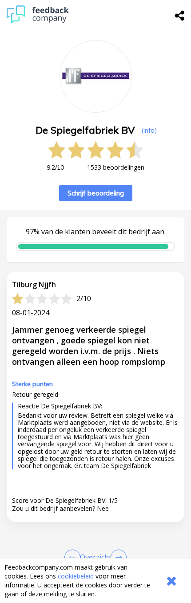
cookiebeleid (76, 576)
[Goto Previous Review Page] (74, 558)
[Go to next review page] (117, 558)
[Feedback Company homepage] (38, 20)
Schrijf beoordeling (96, 193)
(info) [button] (149, 130)
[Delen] (180, 15)
